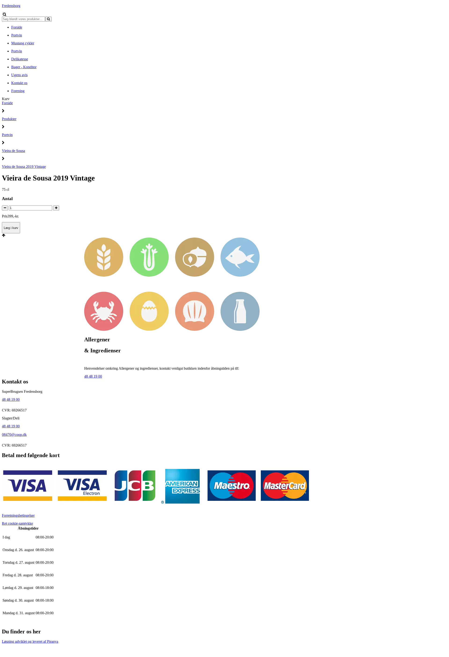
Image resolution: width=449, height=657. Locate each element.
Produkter (9, 119)
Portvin (7, 135)
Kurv (6, 99)
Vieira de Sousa (13, 151)
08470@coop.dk (14, 435)
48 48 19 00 (93, 376)
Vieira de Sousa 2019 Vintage (24, 167)
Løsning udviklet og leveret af (30, 641)
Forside (7, 103)
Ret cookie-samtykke (17, 523)
